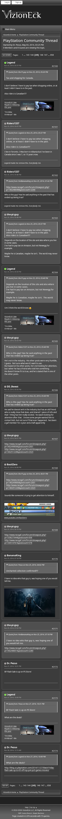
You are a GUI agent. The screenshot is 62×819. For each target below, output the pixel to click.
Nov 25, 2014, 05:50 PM (12, 272)
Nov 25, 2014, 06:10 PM (12, 529)
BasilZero (12, 464)
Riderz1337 (13, 123)
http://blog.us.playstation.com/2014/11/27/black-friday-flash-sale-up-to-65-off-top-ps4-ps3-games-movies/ (29, 769)
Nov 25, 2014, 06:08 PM (12, 467)
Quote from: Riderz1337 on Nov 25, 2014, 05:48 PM (28, 347)
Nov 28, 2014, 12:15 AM (12, 750)
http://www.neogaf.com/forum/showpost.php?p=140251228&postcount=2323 (25, 450)
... (25, 55)
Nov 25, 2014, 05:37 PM (12, 65)
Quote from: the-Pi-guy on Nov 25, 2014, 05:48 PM (28, 278)
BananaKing (14, 555)
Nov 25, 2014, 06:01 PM (12, 438)
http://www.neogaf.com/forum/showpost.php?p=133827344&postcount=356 (25, 536)
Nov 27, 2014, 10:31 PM (12, 666)
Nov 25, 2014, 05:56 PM (12, 389)
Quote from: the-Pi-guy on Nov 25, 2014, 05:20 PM (28, 72)
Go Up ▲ (33, 807)
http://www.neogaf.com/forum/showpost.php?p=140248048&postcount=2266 (27, 188)
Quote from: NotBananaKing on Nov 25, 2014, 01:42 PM (30, 181)
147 (45, 55)
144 (32, 55)
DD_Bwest (12, 386)
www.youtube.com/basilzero (15, 518)
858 (52, 55)
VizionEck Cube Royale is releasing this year (11, 105)
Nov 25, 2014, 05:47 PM (12, 126)
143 (27, 55)
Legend (11, 62)
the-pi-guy (13, 214)
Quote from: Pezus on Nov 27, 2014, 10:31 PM (26, 704)
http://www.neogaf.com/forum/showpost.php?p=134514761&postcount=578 (25, 541)
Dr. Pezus (12, 663)
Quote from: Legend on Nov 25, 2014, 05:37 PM (27, 133)
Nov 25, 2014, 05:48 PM (12, 175)
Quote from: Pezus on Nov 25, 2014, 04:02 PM (26, 565)
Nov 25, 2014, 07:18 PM (12, 558)
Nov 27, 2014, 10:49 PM (12, 697)
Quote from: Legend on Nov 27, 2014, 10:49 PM (27, 756)
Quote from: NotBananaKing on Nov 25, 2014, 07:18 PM (30, 634)
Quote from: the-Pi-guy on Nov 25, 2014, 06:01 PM (28, 474)
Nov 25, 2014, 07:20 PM (12, 628)
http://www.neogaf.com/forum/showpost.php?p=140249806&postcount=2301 (25, 445)
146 (41, 55)
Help (26, 807)
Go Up (5, 785)
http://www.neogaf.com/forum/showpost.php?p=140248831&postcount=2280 (25, 649)
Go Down (7, 55)
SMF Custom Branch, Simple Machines (31, 813)
